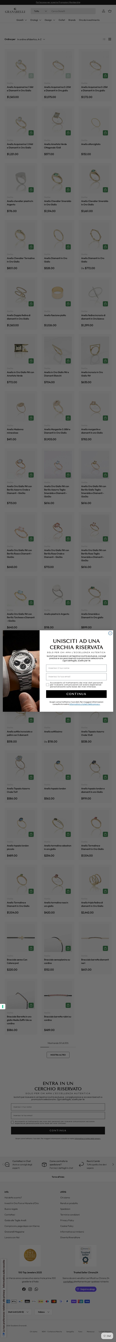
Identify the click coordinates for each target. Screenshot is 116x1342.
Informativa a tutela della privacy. (84, 704)
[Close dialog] (110, 633)
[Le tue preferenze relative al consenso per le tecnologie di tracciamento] (2, 1006)
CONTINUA (76, 694)
